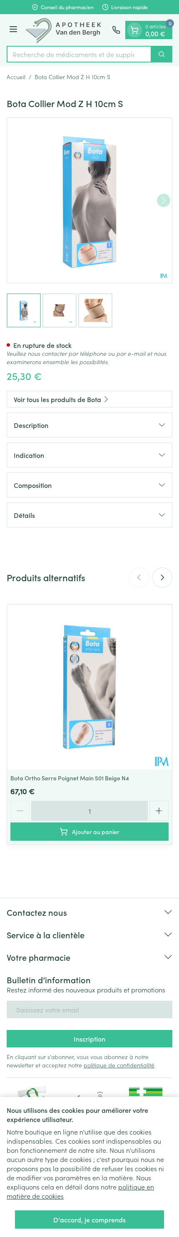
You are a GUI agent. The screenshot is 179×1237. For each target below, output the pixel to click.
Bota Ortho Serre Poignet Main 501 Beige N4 (69, 778)
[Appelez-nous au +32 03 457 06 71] (116, 30)
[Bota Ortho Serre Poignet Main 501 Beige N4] (89, 687)
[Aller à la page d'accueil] (66, 29)
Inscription (89, 1038)
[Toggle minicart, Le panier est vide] (134, 29)
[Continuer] (163, 200)
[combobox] (79, 54)
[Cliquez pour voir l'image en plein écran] (89, 200)
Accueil (16, 76)
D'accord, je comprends (89, 1219)
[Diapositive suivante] (162, 577)
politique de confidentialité (119, 1065)
